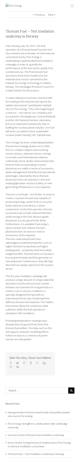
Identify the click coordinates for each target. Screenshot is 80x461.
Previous (40, 14)
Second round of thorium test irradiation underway (36, 435)
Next (50, 14)
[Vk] (17, 366)
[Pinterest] (24, 362)
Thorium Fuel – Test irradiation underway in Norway (36, 454)
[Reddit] (10, 366)
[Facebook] (10, 362)
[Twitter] (17, 362)
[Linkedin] (44, 362)
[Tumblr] (30, 362)
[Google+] (37, 362)
